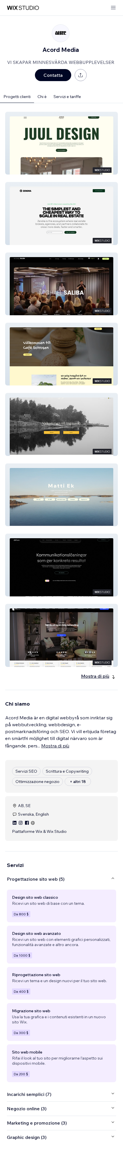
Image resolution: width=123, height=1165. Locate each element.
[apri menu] (113, 8)
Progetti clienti (17, 96)
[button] (61, 143)
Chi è (42, 96)
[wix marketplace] (23, 8)
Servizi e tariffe (67, 96)
